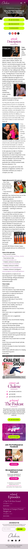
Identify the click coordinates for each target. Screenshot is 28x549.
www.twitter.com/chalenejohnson (12, 267)
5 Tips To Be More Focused (12, 501)
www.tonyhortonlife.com (9, 260)
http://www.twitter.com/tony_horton (13, 256)
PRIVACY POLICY (10, 546)
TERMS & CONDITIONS (16, 546)
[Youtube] (12, 540)
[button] (21, 3)
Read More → (7, 505)
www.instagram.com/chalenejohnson (13, 271)
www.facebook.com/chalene (10, 264)
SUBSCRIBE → (20, 529)
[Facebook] (15, 540)
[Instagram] (8, 540)
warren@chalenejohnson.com (14, 485)
